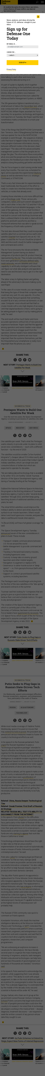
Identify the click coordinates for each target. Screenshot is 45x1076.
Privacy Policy (11, 69)
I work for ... (11, 52)
